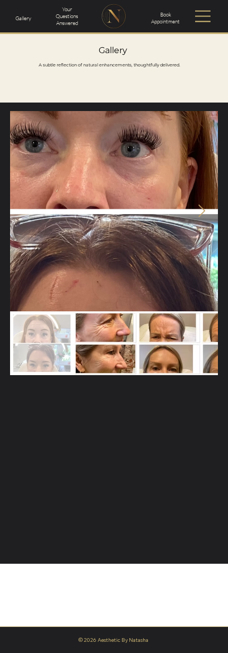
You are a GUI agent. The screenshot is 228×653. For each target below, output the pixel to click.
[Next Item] (202, 211)
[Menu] (203, 16)
